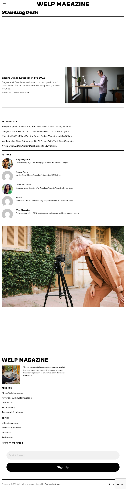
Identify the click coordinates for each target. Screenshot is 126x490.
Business (6, 432)
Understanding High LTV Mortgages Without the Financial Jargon (42, 162)
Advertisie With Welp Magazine (17, 398)
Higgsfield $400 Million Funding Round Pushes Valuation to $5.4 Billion (37, 136)
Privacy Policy (8, 407)
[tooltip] (7, 163)
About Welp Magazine (12, 393)
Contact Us (7, 402)
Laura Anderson (23, 185)
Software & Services (11, 427)
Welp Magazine (22, 92)
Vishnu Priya (22, 172)
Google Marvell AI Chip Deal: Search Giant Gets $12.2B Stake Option (35, 131)
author (19, 197)
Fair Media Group (52, 484)
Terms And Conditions (12, 412)
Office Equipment (10, 423)
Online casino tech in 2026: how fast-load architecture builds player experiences (47, 213)
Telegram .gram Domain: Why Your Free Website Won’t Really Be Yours (36, 126)
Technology (7, 437)
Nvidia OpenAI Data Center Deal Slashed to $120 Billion (29, 145)
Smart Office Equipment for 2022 (23, 77)
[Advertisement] (63, 39)
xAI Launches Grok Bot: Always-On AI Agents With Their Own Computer (38, 140)
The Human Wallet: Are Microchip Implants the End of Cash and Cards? (44, 200)
